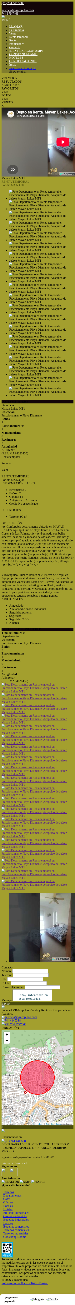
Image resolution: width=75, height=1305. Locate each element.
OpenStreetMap (53, 1123)
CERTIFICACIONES (23, 61)
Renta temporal (18, 37)
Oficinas (8, 1202)
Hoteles (7, 1209)
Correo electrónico (13, 987)
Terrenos (8, 1192)
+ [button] (7, 1034)
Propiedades (16, 43)
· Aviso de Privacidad (14, 1163)
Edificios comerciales (16, 1212)
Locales (8, 1205)
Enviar (6, 1003)
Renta (12, 40)
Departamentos (12, 1195)
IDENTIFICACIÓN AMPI (26, 50)
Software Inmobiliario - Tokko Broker (25, 1283)
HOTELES (16, 57)
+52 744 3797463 (15, 1024)
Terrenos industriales (15, 1233)
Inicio (12, 64)
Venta (12, 33)
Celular (6, 983)
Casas (6, 1199)
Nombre (7, 971)
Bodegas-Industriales (16, 1219)
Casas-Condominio (15, 1216)
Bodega (8, 1223)
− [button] (7, 1040)
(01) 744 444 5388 (16, 1140)
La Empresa (16, 30)
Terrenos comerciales (16, 1230)
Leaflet (39, 1123)
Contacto (14, 47)
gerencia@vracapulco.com (18, 10)
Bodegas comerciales (16, 1226)
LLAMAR (15, 26)
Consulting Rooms (14, 1236)
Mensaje (7, 1000)
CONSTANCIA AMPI (23, 54)
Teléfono (7, 975)
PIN (4, 979)
